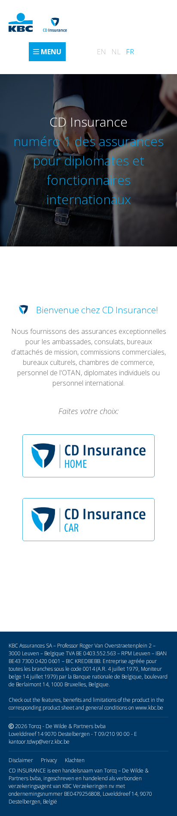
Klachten (75, 760)
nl (116, 51)
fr (130, 51)
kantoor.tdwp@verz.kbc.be (39, 741)
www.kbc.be (149, 707)
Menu (51, 51)
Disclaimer (21, 760)
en (101, 51)
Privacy (49, 760)
